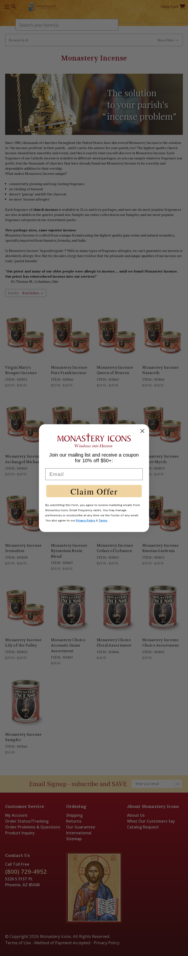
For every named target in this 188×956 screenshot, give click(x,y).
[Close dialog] (142, 431)
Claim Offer (94, 491)
